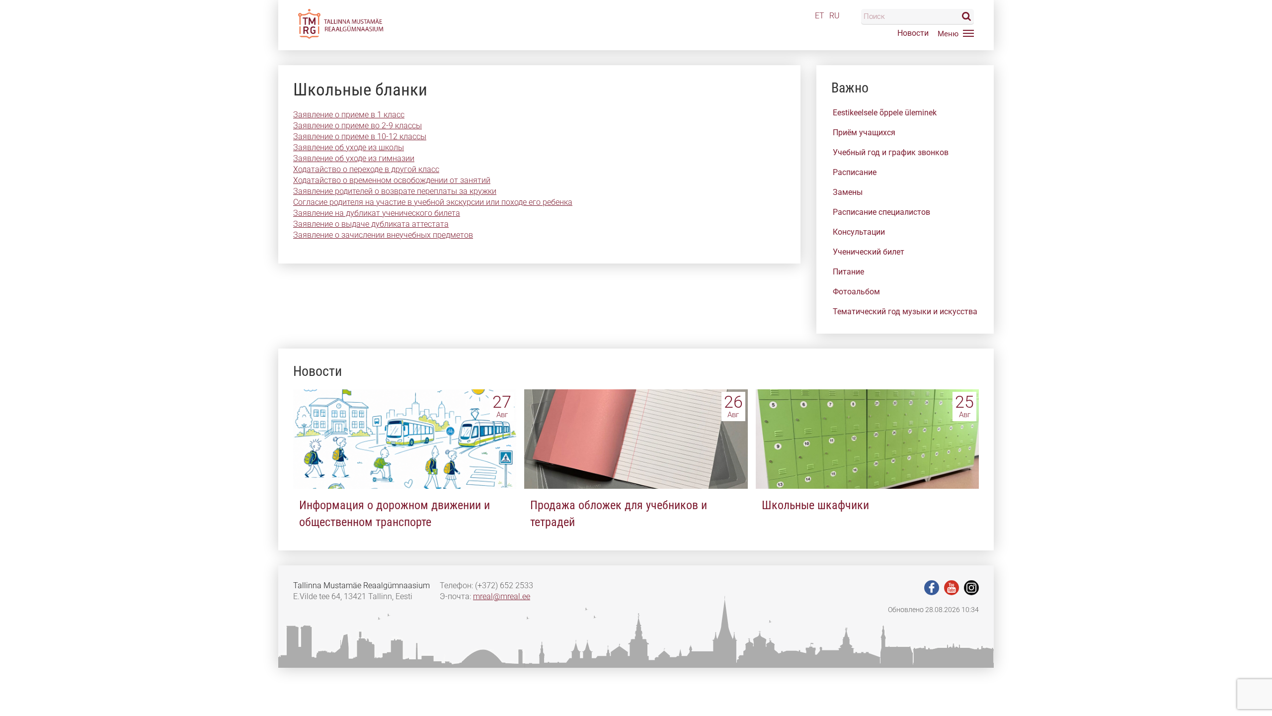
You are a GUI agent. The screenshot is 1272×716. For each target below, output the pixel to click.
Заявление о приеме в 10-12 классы (359, 136)
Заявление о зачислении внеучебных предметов (383, 235)
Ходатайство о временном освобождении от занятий (391, 180)
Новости (913, 33)
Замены (848, 192)
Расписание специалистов (881, 212)
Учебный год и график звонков (891, 152)
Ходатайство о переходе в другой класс (366, 169)
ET (819, 15)
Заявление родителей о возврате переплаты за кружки (394, 191)
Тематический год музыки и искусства (905, 311)
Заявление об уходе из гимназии (353, 158)
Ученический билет (868, 252)
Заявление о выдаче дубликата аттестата (371, 224)
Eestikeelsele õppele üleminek (885, 112)
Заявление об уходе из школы (348, 147)
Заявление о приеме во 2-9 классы (357, 125)
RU (834, 15)
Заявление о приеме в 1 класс (348, 114)
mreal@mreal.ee (501, 596)
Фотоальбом (856, 291)
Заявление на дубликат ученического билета (376, 213)
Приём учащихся (864, 132)
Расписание (854, 172)
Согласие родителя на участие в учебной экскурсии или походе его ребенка (432, 202)
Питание (848, 271)
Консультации (859, 232)
